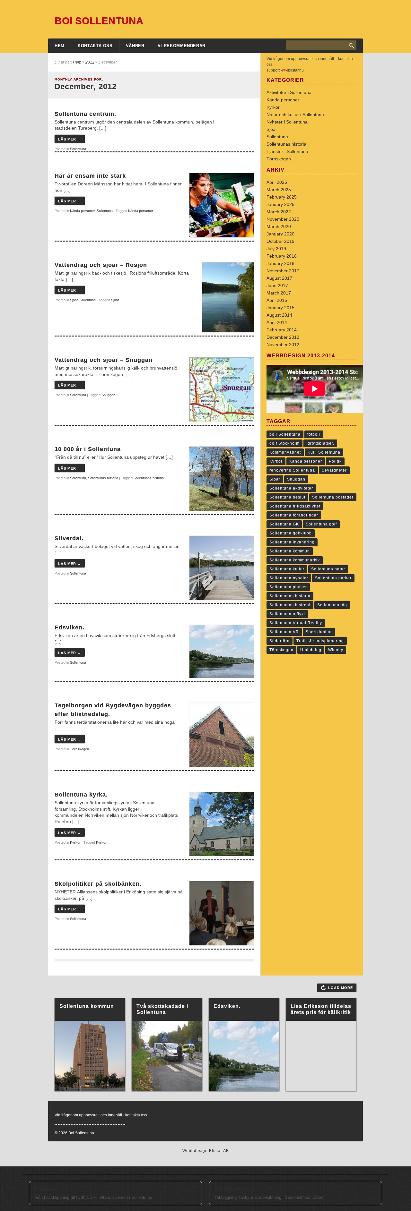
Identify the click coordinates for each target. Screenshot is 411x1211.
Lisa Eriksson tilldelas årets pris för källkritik (321, 1009)
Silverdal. (69, 538)
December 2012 (283, 337)
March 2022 (279, 211)
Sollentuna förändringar (293, 515)
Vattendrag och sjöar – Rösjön (101, 265)
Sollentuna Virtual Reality (295, 623)
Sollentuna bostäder (333, 497)
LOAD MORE (340, 988)
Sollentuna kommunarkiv (294, 560)
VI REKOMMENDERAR (182, 45)
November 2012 (283, 344)
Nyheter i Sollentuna (287, 121)
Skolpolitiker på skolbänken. (98, 884)
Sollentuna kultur (286, 569)
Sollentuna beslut (287, 497)
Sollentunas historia (103, 478)
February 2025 (282, 197)
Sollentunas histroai (289, 605)
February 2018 (282, 256)
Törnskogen (79, 749)
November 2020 (283, 219)
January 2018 (280, 263)
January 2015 (280, 307)
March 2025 (279, 189)
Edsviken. (69, 627)
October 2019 (280, 241)
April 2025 (277, 182)
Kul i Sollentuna (324, 452)
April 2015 (277, 300)
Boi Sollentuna (99, 20)
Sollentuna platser (288, 587)
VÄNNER (135, 45)
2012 (89, 62)
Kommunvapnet (285, 452)
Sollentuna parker (333, 578)
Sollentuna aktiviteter (291, 488)
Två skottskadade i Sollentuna (162, 1009)
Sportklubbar (319, 632)
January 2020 (280, 233)
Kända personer (82, 211)
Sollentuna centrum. (85, 114)
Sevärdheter (334, 470)
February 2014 (282, 329)
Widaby (335, 650)
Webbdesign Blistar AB (205, 1150)
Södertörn (279, 641)
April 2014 (277, 322)
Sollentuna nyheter (288, 578)
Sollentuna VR (284, 632)
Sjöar (74, 300)
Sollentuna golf (321, 524)
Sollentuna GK (284, 524)
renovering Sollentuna (292, 470)
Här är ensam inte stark (90, 176)
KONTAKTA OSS (95, 45)
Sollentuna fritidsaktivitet (294, 506)
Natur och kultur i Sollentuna (295, 114)
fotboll (313, 434)
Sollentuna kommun (289, 551)
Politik (335, 461)
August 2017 (279, 278)
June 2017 (277, 285)
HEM (60, 45)
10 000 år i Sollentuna (88, 449)
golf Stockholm (284, 443)
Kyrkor (75, 842)
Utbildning (310, 650)
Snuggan (108, 395)
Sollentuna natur (328, 569)
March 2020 (279, 226)
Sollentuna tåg (332, 605)
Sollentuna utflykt (287, 614)
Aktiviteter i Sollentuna (289, 92)
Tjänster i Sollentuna (287, 151)
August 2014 (279, 315)
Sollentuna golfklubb (290, 533)
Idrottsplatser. (320, 443)
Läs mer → (69, 139)
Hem (77, 62)
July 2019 (276, 248)
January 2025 (280, 204)
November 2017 (283, 270)
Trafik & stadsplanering (320, 641)
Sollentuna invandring (292, 542)
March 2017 (279, 292)
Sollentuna (78, 149)
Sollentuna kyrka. (81, 794)
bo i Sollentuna (285, 434)
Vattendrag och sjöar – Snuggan (104, 360)
